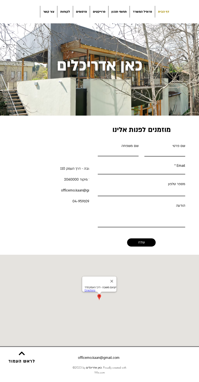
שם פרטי (179, 146)
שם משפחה (130, 146)
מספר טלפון (176, 184)
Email (181, 166)
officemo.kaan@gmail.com (82, 190)
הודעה (180, 206)
